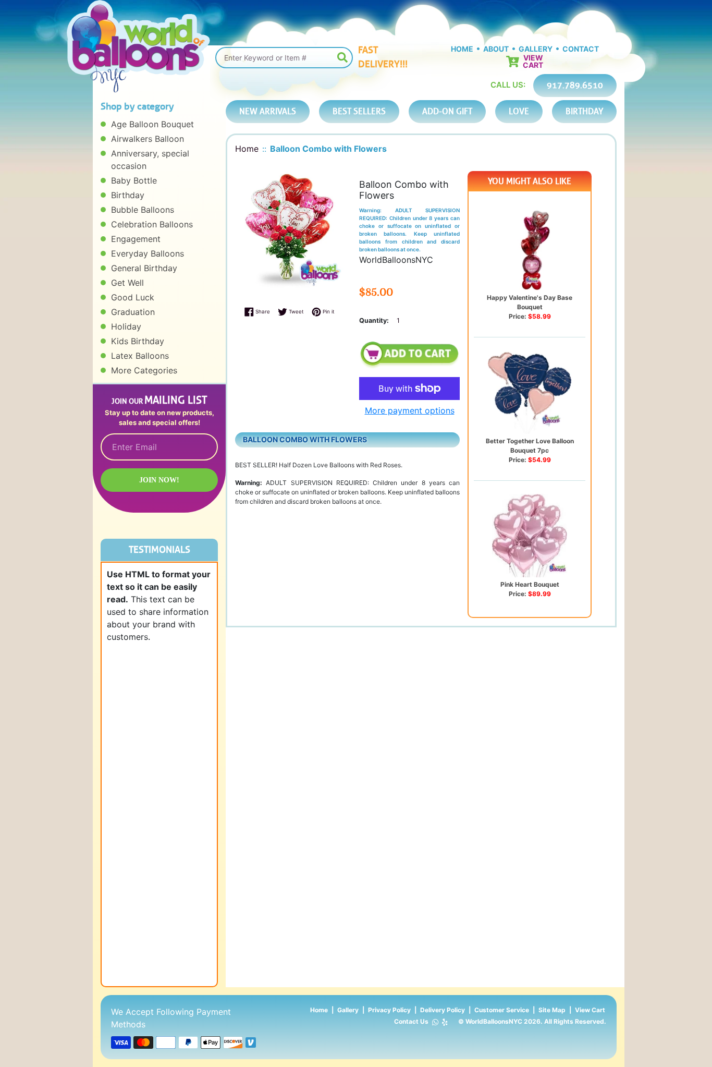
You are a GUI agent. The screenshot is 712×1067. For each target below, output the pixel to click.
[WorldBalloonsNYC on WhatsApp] (435, 1021)
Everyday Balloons (147, 253)
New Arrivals (267, 111)
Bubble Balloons (142, 209)
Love (519, 111)
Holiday (126, 326)
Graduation (133, 312)
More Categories (144, 370)
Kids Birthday (137, 341)
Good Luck (132, 297)
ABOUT (496, 48)
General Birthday (144, 268)
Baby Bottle (134, 180)
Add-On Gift (447, 111)
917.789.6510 (575, 85)
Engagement (136, 239)
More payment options (410, 410)
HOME (462, 48)
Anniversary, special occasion (150, 159)
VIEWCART (533, 61)
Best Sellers (359, 111)
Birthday (127, 195)
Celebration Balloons (152, 224)
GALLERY (536, 48)
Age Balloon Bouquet (152, 124)
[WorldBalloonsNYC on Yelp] (445, 1021)
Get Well (127, 282)
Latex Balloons (140, 355)
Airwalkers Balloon (147, 139)
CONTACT (580, 48)
